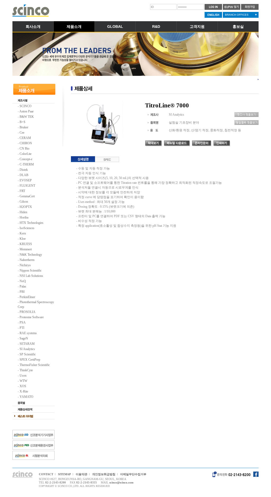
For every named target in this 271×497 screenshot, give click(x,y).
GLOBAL (115, 26)
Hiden (23, 212)
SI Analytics (27, 349)
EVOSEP (26, 180)
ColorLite (25, 154)
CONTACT (46, 474)
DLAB (24, 175)
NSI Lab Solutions (31, 276)
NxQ (23, 281)
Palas (23, 286)
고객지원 (197, 26)
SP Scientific (28, 354)
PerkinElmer (27, 297)
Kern (23, 233)
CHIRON (26, 143)
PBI (22, 292)
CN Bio (24, 148)
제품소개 (74, 26)
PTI (22, 328)
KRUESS (26, 244)
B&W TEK (27, 117)
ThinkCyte (26, 370)
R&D (156, 26)
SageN (24, 338)
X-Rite (24, 391)
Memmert (26, 249)
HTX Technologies (31, 223)
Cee (22, 132)
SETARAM (27, 344)
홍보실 (238, 26)
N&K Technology (31, 254)
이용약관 (81, 474)
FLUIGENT (27, 186)
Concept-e (26, 159)
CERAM (25, 138)
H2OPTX (26, 207)
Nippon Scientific (31, 270)
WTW (23, 381)
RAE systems (28, 333)
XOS (23, 386)
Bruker (24, 127)
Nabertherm (27, 260)
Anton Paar (26, 111)
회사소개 (33, 26)
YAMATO (26, 397)
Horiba (24, 217)
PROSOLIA (27, 312)
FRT (22, 191)
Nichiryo (25, 265)
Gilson (24, 201)
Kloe (23, 239)
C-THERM (27, 164)
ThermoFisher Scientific (35, 365)
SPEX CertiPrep (30, 359)
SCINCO (25, 106)
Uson (23, 375)
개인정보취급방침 (103, 474)
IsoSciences (27, 228)
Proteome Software (32, 317)
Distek (24, 170)
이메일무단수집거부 (133, 474)
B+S (22, 122)
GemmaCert (27, 196)
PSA (23, 322)
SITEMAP (64, 474)
